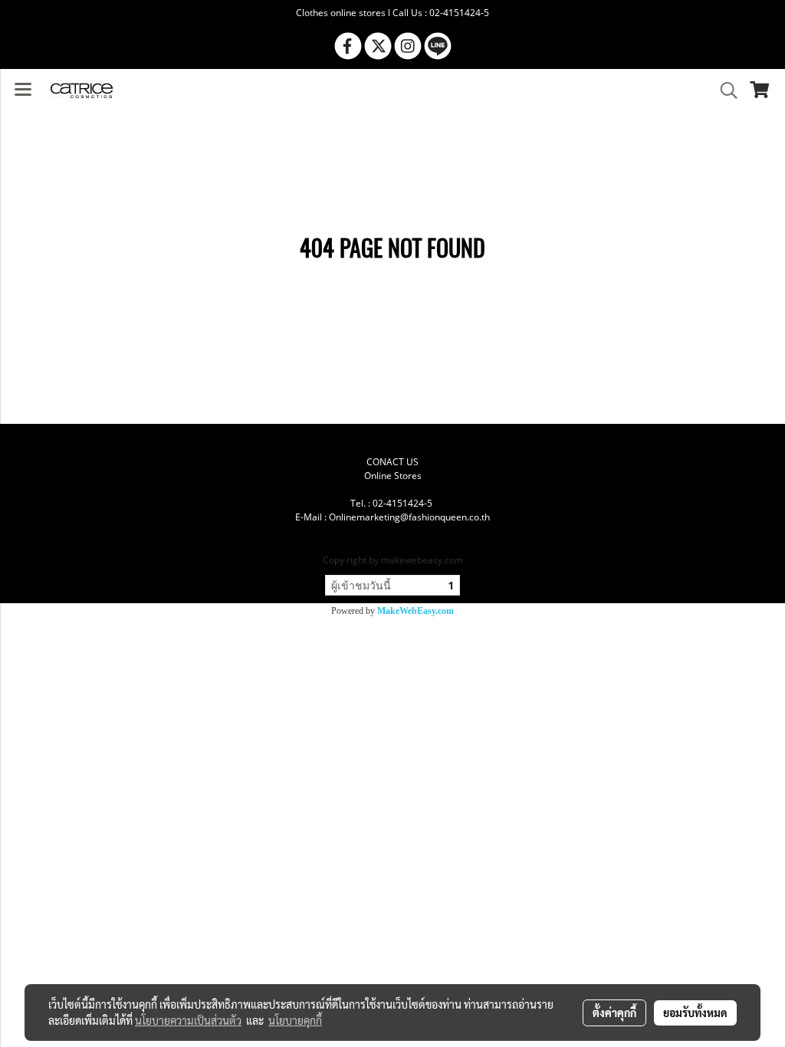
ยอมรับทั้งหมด (695, 1012)
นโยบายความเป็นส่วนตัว (188, 1020)
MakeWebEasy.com (415, 611)
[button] (723, 90)
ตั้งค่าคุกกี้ (614, 1012)
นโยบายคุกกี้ (295, 1020)
